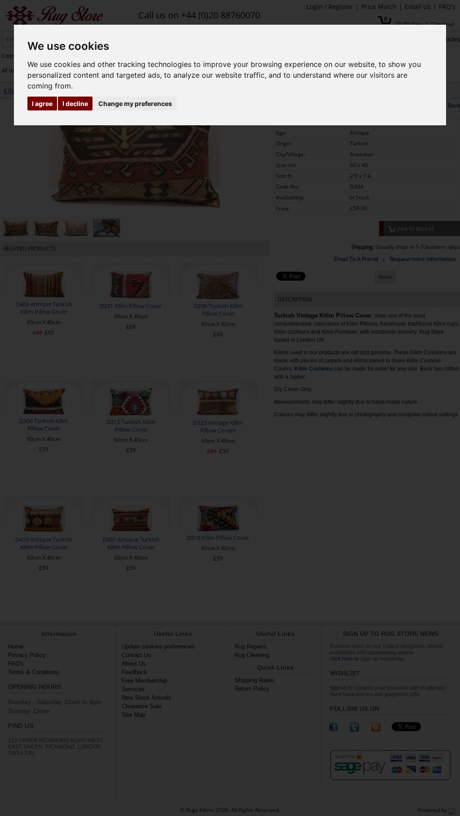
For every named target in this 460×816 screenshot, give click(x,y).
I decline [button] (75, 103)
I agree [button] (42, 103)
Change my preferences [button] (135, 103)
